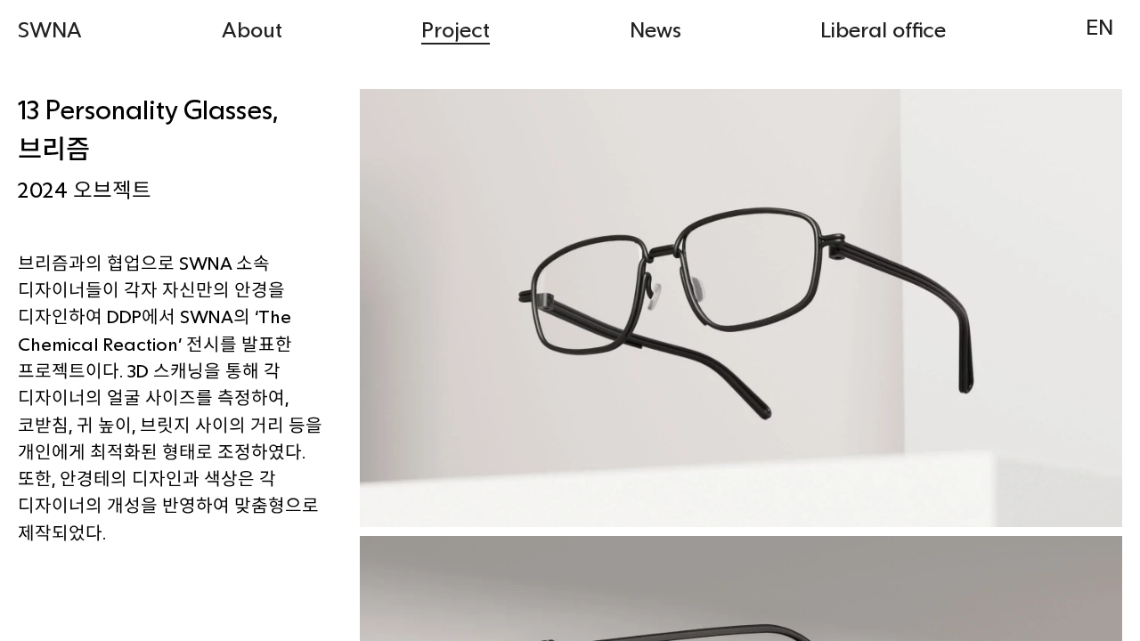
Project (455, 29)
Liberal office (883, 29)
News (655, 29)
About (252, 29)
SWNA (50, 29)
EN (1099, 26)
